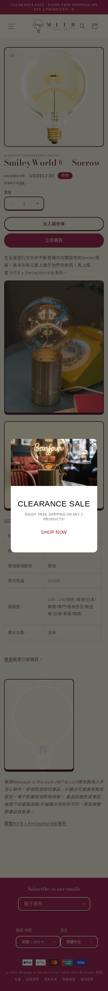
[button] (91, 445)
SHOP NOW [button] (54, 532)
